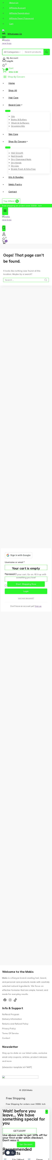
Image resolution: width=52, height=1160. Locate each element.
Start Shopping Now (26, 584)
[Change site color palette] (10, 1153)
